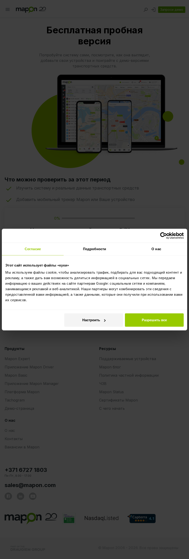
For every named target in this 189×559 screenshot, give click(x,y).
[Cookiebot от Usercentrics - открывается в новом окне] (163, 235)
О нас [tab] (156, 249)
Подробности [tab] (94, 249)
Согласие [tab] (33, 249)
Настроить (91, 320)
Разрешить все (154, 320)
